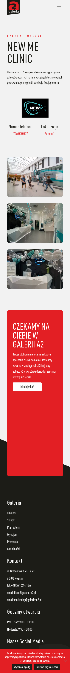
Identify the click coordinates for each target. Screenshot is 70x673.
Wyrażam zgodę (22, 667)
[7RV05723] (35, 177)
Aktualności (13, 549)
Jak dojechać (27, 387)
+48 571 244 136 (21, 586)
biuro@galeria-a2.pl (25, 593)
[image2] (35, 223)
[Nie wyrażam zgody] (65, 661)
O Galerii (11, 513)
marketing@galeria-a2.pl (28, 600)
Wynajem (12, 535)
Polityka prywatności (47, 667)
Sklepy (11, 520)
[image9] (35, 269)
